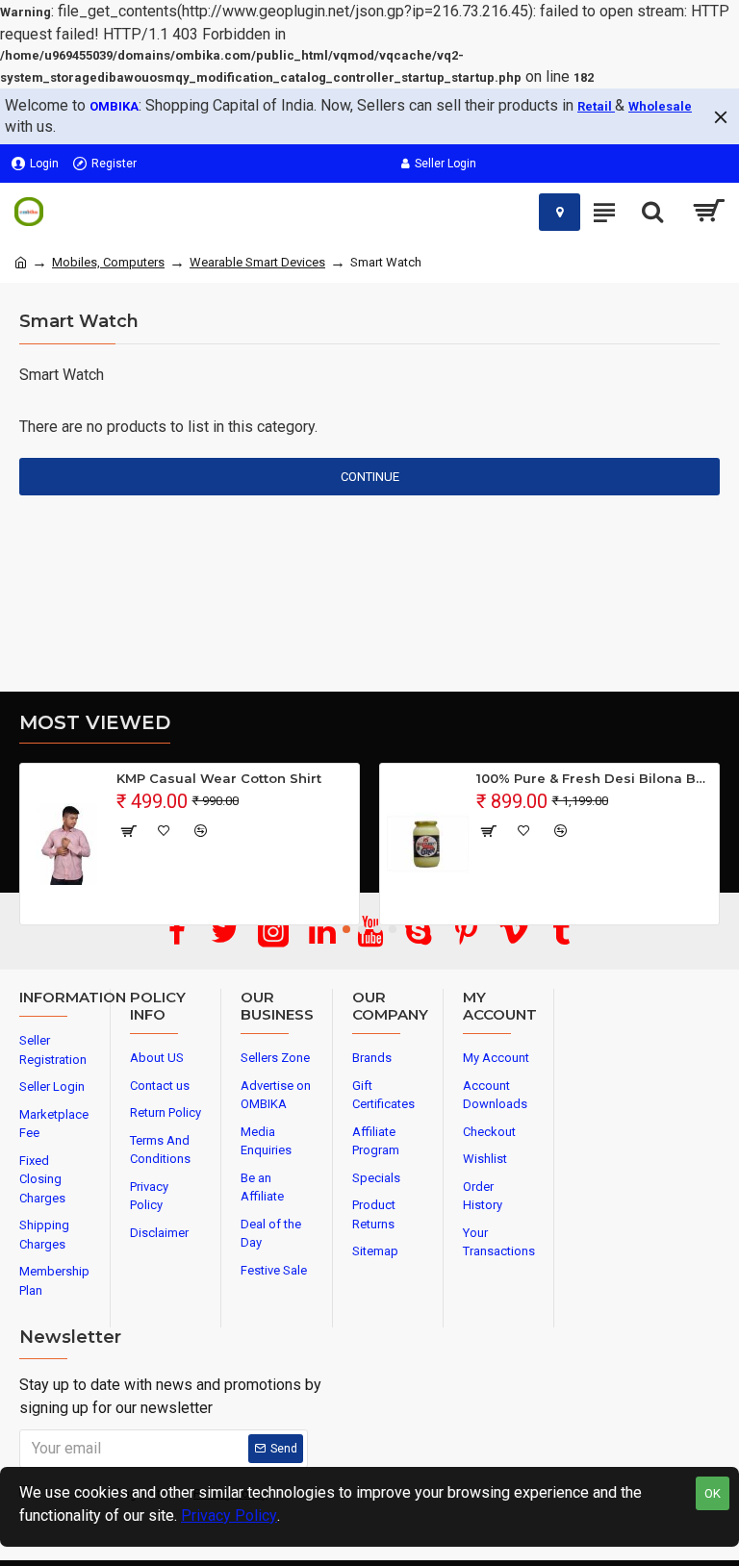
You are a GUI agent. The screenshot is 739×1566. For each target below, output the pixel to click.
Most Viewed (94, 722)
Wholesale (660, 106)
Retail (596, 106)
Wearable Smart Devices (257, 262)
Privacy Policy (229, 1515)
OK (712, 1493)
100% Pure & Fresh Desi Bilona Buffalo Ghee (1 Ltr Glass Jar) (594, 778)
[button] (346, 929)
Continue (370, 476)
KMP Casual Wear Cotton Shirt (218, 778)
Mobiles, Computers (108, 262)
